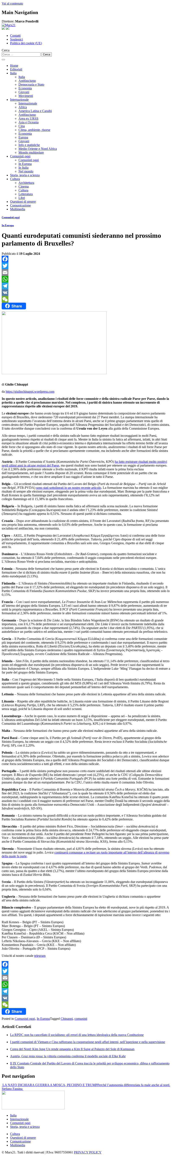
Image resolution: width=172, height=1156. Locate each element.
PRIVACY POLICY (88, 1152)
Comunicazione (20, 205)
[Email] (86, 272)
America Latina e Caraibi (35, 111)
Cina (21, 126)
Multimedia (17, 209)
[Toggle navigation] (3, 59)
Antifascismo (27, 80)
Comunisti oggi (20, 156)
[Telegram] (86, 285)
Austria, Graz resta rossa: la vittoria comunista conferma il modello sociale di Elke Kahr (68, 1056)
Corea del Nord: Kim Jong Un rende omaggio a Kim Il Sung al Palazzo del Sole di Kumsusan (72, 1049)
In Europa (25, 164)
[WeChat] (86, 299)
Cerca (5, 50)
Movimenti (25, 96)
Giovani (23, 92)
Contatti (15, 35)
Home (14, 65)
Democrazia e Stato (31, 84)
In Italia (23, 167)
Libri (21, 198)
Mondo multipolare (31, 152)
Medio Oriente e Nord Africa (37, 148)
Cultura (15, 179)
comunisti (80, 1018)
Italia (13, 73)
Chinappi (67, 1018)
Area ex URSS (28, 118)
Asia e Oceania (28, 122)
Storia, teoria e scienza (25, 175)
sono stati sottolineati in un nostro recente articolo (68, 487)
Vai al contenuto (12, 3)
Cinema (23, 186)
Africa (22, 107)
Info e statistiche (29, 145)
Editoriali (16, 69)
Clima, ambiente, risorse (34, 130)
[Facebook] (86, 259)
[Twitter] (86, 265)
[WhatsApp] (86, 279)
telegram (40, 955)
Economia (25, 88)
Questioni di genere (23, 201)
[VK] (86, 292)
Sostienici (16, 39)
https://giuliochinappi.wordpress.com (30, 391)
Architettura (26, 182)
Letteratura (25, 194)
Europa (23, 137)
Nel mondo (25, 171)
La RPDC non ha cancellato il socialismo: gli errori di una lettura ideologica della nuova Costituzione (77, 1035)
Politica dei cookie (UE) (26, 43)
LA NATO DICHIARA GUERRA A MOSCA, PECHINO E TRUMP (49, 1085)
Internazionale (19, 99)
